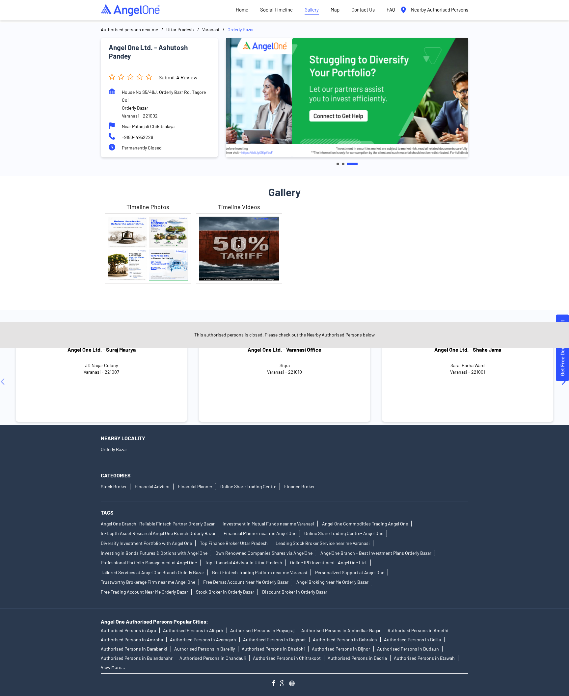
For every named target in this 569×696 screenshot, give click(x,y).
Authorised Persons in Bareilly (204, 649)
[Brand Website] (293, 684)
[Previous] (4, 381)
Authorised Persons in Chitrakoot (287, 658)
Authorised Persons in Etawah (424, 658)
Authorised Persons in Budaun (408, 649)
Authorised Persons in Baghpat (274, 640)
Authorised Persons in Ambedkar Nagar (341, 630)
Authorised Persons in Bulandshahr (137, 658)
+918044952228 (137, 137)
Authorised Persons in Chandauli (212, 658)
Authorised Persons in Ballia (412, 640)
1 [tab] (338, 164)
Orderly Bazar (114, 449)
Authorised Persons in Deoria (357, 658)
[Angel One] (130, 10)
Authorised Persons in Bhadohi (273, 649)
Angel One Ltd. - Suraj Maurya (102, 349)
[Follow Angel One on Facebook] (275, 684)
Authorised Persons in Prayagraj (262, 630)
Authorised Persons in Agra (128, 630)
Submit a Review (178, 77)
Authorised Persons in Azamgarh (203, 640)
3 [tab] (352, 164)
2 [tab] (343, 164)
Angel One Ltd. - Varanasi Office (284, 349)
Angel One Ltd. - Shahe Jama (467, 349)
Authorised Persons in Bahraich (345, 640)
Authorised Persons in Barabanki (134, 649)
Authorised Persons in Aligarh (193, 630)
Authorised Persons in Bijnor (341, 649)
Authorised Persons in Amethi (418, 630)
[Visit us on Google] (284, 684)
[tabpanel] (347, 97)
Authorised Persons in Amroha (132, 640)
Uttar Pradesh (180, 29)
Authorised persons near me (129, 29)
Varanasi (210, 29)
